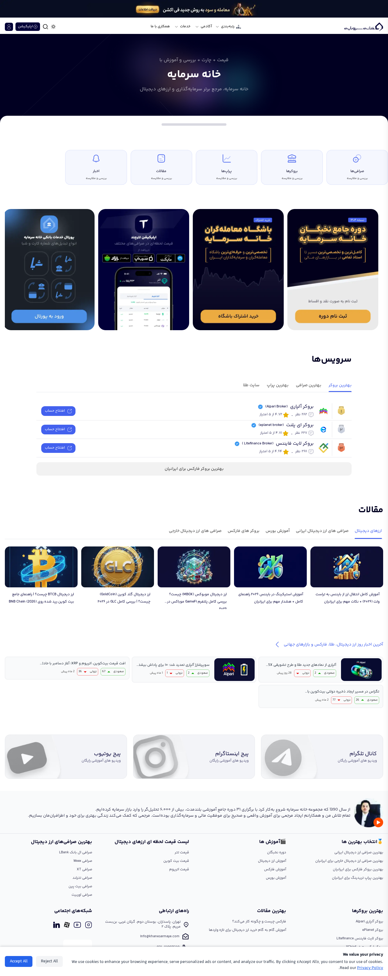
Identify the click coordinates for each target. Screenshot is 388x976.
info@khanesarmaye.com (159, 936)
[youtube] (77, 924)
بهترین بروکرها (367, 911)
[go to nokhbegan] (332, 269)
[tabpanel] (194, 577)
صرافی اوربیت (82, 895)
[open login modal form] (9, 27)
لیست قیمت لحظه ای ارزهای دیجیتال (152, 842)
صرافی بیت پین (80, 886)
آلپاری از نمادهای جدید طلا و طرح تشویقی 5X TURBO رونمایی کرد (302, 665)
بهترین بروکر (340, 385)
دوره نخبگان (276, 852)
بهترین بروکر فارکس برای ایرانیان (194, 469)
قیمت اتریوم (179, 869)
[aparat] (67, 925)
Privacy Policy (370, 968)
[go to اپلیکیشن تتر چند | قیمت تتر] (143, 269)
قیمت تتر (182, 852)
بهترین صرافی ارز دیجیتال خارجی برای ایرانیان (349, 861)
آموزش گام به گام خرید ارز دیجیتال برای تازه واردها (247, 930)
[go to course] (238, 269)
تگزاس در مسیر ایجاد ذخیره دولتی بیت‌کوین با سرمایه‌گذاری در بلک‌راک (343, 692)
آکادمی (206, 26)
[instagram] (88, 925)
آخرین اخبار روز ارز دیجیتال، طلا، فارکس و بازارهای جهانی (333, 644)
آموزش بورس (276, 878)
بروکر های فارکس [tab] (243, 531)
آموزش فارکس (275, 869)
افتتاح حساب (55, 411)
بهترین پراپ (278, 385)
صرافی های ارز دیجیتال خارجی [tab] (195, 531)
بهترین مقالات (271, 911)
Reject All (49, 961)
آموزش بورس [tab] (278, 531)
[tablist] (194, 532)
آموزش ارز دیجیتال (272, 861)
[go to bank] (49, 269)
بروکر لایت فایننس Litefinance (359, 938)
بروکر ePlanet (372, 930)
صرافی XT (84, 869)
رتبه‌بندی (227, 26)
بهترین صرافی (308, 385)
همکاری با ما (160, 26)
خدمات (185, 26)
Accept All (19, 961)
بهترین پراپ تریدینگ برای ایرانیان (357, 878)
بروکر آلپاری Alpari (369, 922)
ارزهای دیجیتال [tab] (368, 531)
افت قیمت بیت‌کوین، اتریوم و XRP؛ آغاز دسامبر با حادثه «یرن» (82, 664)
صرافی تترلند (82, 878)
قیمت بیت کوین (176, 861)
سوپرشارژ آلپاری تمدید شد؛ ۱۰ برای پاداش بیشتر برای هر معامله (173, 665)
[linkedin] (56, 924)
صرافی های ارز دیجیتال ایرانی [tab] (322, 531)
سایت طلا (251, 385)
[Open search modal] (45, 27)
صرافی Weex (82, 861)
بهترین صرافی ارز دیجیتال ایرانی (358, 852)
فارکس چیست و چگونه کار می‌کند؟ (259, 922)
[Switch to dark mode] (53, 26)
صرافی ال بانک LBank (75, 852)
